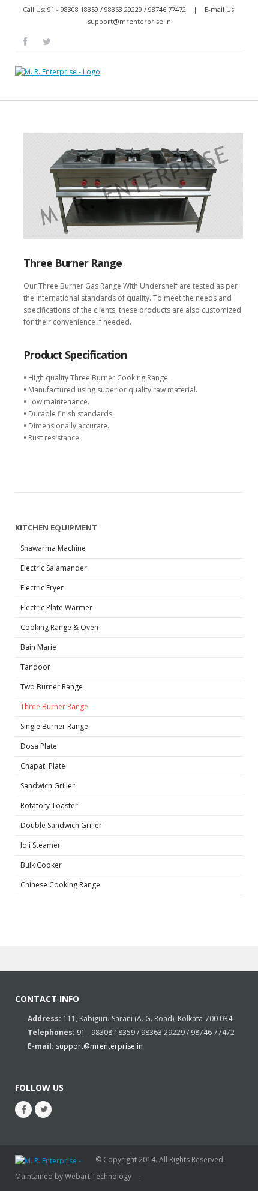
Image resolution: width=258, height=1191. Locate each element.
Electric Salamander (53, 568)
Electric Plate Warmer (56, 607)
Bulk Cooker (41, 865)
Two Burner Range (51, 687)
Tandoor (35, 667)
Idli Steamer (40, 845)
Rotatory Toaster (49, 805)
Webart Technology (98, 1176)
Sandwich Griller (47, 786)
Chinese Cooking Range (60, 885)
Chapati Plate (42, 766)
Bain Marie (38, 647)
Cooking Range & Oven (59, 627)
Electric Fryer (42, 588)
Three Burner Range (72, 263)
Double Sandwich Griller (61, 825)
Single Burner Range (54, 726)
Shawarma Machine (53, 548)
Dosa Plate (38, 746)
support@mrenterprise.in (129, 21)
